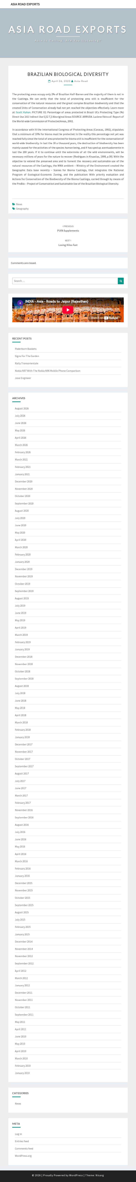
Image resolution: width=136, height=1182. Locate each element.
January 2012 (22, 985)
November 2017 (24, 751)
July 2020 (20, 518)
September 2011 (24, 1014)
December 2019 (23, 569)
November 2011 (24, 1000)
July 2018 (20, 693)
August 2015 (22, 912)
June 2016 (20, 839)
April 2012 (20, 970)
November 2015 (24, 890)
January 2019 (22, 649)
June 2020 (20, 525)
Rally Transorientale (26, 363)
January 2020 (22, 561)
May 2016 (20, 846)
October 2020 (22, 496)
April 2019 (20, 627)
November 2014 (24, 948)
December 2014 (23, 941)
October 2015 (22, 897)
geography (22, 208)
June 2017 (20, 788)
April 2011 (20, 1029)
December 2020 (23, 481)
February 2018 (23, 729)
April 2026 (20, 437)
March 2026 (21, 445)
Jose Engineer (23, 378)
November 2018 (24, 664)
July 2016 (20, 832)
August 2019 (22, 598)
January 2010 (22, 1073)
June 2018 (20, 700)
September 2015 (24, 905)
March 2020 (21, 547)
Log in (18, 1134)
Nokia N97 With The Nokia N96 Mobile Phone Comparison (47, 370)
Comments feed (24, 1148)
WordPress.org (23, 1155)
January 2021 (22, 474)
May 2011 (20, 1022)
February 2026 (23, 452)
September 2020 (24, 503)
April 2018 (20, 715)
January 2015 (22, 934)
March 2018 (21, 722)
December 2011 (23, 992)
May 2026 (20, 430)
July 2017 (20, 781)
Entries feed (22, 1141)
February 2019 (23, 642)
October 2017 (22, 759)
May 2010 (20, 1043)
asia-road (81, 81)
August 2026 (22, 408)
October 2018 (22, 671)
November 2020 (24, 488)
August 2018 (22, 686)
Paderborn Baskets (25, 348)
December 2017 (23, 744)
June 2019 (20, 612)
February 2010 (23, 1065)
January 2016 (22, 875)
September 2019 (24, 591)
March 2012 (21, 978)
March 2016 (21, 861)
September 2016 (24, 817)
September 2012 (24, 963)
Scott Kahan (23, 112)
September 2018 (24, 678)
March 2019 (21, 634)
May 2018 (20, 707)
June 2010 (20, 1036)
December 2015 (23, 883)
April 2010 (20, 1051)
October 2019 (22, 583)
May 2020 (20, 532)
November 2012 (24, 956)
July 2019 (20, 605)
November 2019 (24, 576)
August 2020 (22, 510)
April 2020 (20, 539)
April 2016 (20, 854)
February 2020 (23, 554)
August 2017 (22, 773)
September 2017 (24, 766)
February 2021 (23, 467)
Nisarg (100, 1175)
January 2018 (22, 737)
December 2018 (23, 656)
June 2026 (20, 423)
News (19, 204)
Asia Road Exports (25, 4)
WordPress (76, 1175)
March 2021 (21, 459)
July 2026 (20, 415)
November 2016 (24, 810)
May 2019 (20, 620)
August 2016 (22, 824)
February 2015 (23, 926)
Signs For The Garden (27, 356)
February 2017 (23, 802)
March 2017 (21, 795)
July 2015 (20, 919)
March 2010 (21, 1058)
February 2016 (23, 868)
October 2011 (22, 1007)
